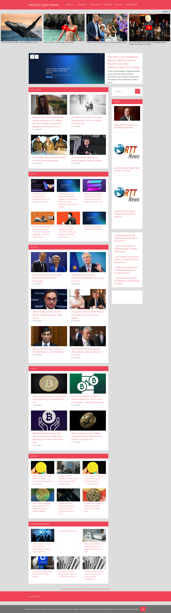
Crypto (69, 5)
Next (37, 57)
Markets (108, 5)
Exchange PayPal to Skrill (67, 542)
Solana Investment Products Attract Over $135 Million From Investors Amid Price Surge (66, 520)
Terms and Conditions (91, 601)
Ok (143, 609)
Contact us (77, 601)
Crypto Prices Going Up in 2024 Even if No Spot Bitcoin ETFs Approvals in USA (49, 411)
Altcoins (34, 468)
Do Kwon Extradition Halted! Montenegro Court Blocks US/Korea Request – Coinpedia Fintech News (67, 243)
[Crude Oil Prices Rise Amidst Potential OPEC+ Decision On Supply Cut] (127, 194)
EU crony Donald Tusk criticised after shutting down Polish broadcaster (123, 60)
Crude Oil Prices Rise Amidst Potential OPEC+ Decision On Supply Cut (125, 225)
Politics (118, 5)
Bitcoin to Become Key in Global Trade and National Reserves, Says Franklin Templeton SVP (86, 448)
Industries (96, 5)
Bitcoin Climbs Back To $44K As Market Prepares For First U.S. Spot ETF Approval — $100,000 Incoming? (87, 411)
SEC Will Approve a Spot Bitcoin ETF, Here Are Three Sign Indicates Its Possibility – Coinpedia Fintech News (42, 243)
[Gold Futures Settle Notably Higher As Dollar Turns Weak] (127, 151)
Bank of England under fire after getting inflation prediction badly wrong (47, 326)
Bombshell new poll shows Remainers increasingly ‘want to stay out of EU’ (87, 289)
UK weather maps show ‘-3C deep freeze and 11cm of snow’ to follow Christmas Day (86, 132)
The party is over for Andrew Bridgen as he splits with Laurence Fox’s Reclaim (87, 326)
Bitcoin (33, 380)
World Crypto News (43, 5)
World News (131, 5)
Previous (32, 57)
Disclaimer (106, 601)
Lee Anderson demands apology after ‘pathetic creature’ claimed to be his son (86, 363)
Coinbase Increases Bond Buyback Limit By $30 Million (42, 585)
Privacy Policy (66, 601)
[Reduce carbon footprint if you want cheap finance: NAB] (127, 119)
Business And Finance (40, 535)
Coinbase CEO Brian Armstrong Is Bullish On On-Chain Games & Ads (67, 585)
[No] (169, 609)
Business (81, 5)
